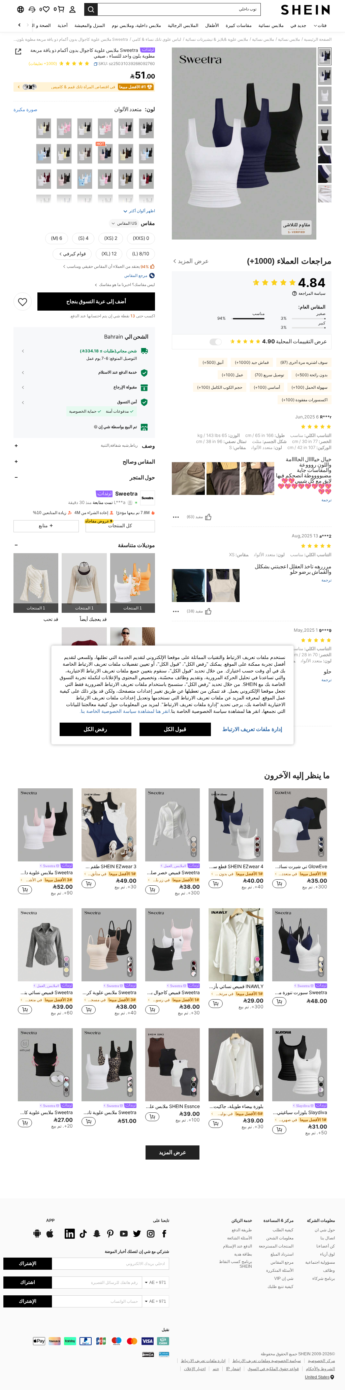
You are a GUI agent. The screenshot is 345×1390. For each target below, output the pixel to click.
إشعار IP (233, 1368)
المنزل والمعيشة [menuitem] (89, 25)
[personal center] (72, 9)
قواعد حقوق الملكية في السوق (273, 1368)
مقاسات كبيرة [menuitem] (239, 25)
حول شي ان (325, 1230)
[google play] (37, 1236)
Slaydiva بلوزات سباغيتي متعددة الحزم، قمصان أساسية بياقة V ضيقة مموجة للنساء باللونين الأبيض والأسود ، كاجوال (299, 1112)
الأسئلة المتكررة (279, 1270)
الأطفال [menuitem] (212, 25)
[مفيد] (208, 517)
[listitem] (132, 583)
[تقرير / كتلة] (176, 517)
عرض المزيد (172, 1152)
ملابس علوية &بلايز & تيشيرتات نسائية (216, 39)
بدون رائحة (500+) (311, 375)
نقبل (165, 1330)
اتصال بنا (327, 1238)
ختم (216, 1368)
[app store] (50, 1236)
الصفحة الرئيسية (318, 39)
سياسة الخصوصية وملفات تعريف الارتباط (266, 1360)
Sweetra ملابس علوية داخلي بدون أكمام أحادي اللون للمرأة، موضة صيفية (45, 872)
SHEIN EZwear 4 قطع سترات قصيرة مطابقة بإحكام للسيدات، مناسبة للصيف (236, 866)
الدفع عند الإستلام (237, 1246)
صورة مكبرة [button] (25, 109)
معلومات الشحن (279, 1238)
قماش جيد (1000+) (252, 362)
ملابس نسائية (289, 39)
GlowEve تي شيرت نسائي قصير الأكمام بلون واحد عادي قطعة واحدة (299, 866)
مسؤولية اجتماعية (320, 1262)
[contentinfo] (86, 1341)
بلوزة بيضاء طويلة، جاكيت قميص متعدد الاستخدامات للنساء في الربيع (236, 1106)
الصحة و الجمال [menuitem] (36, 25)
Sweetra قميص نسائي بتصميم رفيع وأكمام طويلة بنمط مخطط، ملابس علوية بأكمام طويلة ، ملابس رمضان (45, 992)
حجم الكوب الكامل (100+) (219, 387)
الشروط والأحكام (320, 1368)
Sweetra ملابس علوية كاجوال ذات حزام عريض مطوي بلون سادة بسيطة (45, 1112)
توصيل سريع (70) (269, 375)
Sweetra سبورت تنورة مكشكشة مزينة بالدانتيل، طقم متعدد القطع (299, 992)
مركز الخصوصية (321, 1360)
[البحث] (91, 9)
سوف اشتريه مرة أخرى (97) (303, 362)
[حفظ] (22, 301)
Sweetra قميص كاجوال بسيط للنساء (172, 992)
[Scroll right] (19, 25)
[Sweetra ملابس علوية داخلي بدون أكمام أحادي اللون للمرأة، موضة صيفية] (45, 824)
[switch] (216, 342)
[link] (59, 9)
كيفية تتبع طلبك (280, 1286)
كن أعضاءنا (325, 1246)
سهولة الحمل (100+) (309, 387)
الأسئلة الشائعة (239, 1238)
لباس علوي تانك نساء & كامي (156, 39)
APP (50, 1221)
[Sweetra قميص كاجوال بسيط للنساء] (172, 944)
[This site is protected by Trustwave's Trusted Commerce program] (164, 1354)
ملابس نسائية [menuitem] (271, 25)
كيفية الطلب (283, 1230)
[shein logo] (305, 9)
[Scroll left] (27, 25)
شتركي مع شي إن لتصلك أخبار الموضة (137, 1251)
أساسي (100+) (267, 387)
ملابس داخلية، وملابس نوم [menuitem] (136, 25)
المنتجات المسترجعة (276, 1246)
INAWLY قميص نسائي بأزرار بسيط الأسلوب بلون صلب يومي (236, 986)
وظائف (329, 1270)
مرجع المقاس (282, 1262)
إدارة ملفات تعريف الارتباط (203, 1360)
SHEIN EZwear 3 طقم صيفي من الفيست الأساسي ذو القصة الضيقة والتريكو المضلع (109, 866)
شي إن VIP (283, 1278)
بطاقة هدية (243, 1254)
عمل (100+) (232, 375)
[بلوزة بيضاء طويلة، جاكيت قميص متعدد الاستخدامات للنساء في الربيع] (236, 1064)
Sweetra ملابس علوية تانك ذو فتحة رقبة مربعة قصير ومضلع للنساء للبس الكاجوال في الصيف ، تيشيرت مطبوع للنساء (109, 1112)
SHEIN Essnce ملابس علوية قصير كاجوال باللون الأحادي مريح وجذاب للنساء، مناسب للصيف (172, 1106)
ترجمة (326, 500)
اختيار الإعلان (195, 1368)
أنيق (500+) (212, 362)
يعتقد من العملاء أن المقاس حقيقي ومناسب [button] (108, 266)
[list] (115, 1234)
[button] (32, 9)
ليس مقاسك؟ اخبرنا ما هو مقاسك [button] (126, 285)
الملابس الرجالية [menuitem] (183, 25)
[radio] (146, 128)
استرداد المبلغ (282, 1254)
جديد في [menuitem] (298, 25)
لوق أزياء (327, 1254)
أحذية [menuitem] (63, 25)
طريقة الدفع (242, 1230)
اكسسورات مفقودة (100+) (304, 400)
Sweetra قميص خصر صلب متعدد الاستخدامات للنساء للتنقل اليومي (172, 872)
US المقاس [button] (127, 223)
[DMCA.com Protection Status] (148, 1354)
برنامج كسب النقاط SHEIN (235, 1264)
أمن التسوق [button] (127, 402)
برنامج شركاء (323, 1278)
